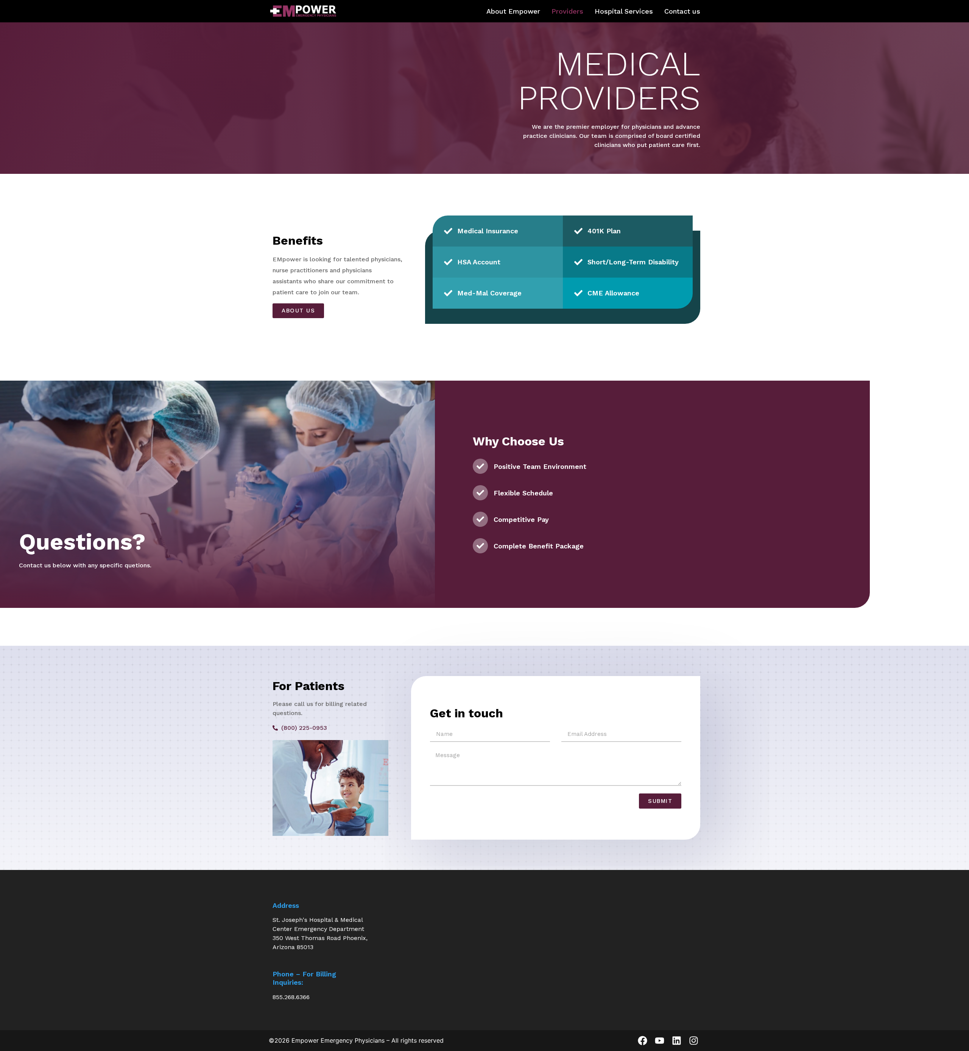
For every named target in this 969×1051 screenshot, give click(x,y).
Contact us (682, 11)
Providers (567, 11)
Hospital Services (624, 11)
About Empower (513, 11)
